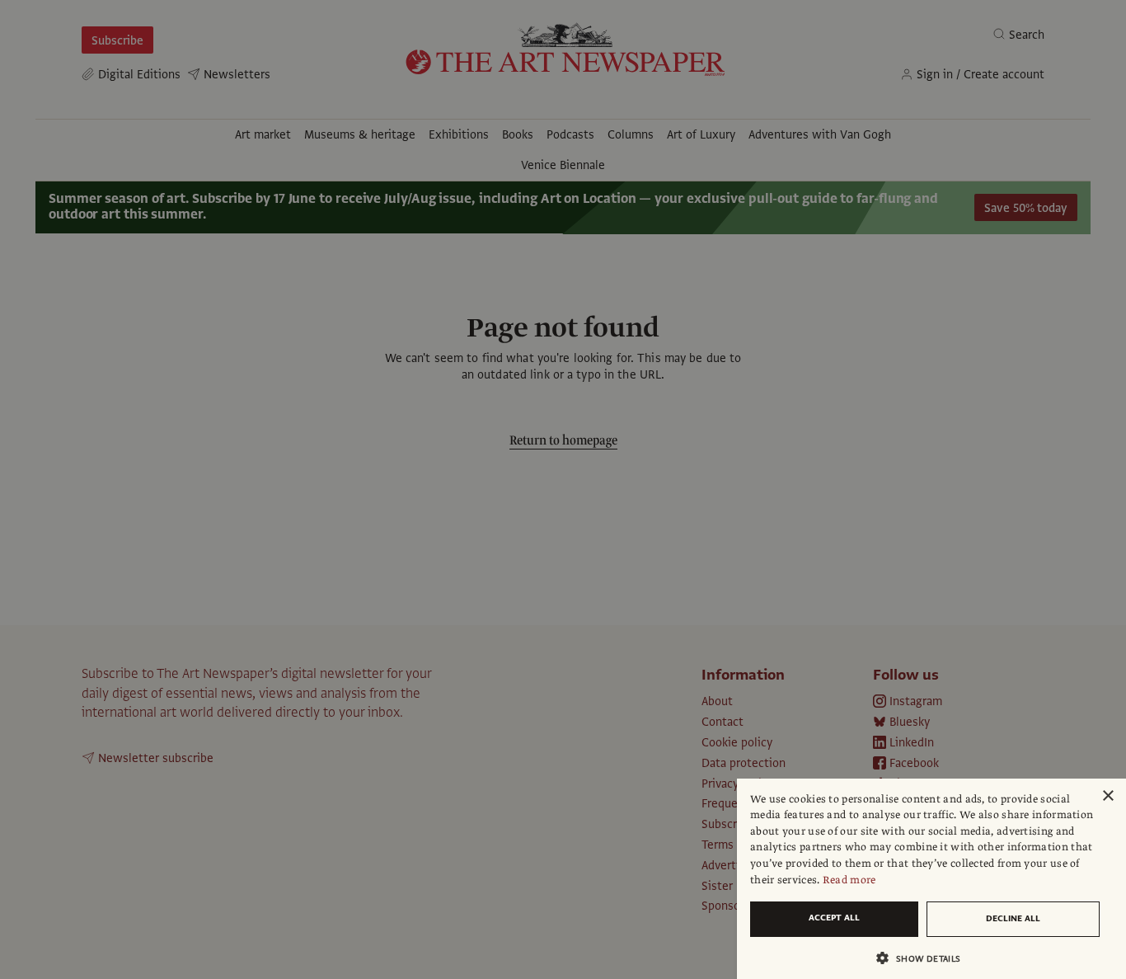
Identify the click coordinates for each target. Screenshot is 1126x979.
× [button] (1107, 796)
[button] (925, 958)
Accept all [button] (834, 917)
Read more (849, 880)
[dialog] (931, 879)
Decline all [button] (1013, 918)
